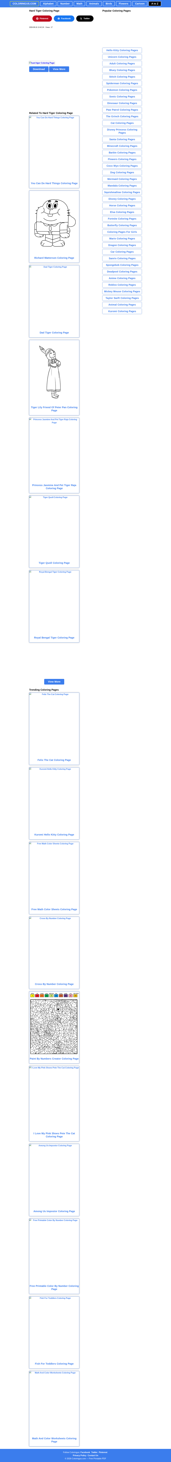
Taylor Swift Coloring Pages (122, 298)
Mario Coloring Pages (122, 238)
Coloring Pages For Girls (122, 232)
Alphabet (48, 3)
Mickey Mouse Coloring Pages (122, 291)
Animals (94, 3)
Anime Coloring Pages (122, 278)
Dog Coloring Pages (122, 172)
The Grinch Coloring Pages (122, 116)
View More (59, 69)
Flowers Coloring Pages (122, 159)
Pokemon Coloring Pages (122, 90)
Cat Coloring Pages (122, 123)
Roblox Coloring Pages (122, 284)
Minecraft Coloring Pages (122, 146)
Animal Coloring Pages (122, 304)
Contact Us (93, 1455)
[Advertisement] (48, 45)
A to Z (154, 3)
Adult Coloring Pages (122, 63)
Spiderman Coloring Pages (122, 83)
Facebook (66, 18)
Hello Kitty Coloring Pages (122, 50)
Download (39, 69)
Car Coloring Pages (122, 251)
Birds (109, 3)
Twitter (86, 18)
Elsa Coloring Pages (122, 212)
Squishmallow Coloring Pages (122, 192)
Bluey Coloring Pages (122, 70)
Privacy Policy (79, 1455)
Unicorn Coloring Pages (122, 57)
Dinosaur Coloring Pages (122, 103)
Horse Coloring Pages (122, 205)
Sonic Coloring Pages (122, 96)
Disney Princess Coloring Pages (122, 131)
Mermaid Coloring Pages (122, 179)
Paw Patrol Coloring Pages (122, 109)
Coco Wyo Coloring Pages (122, 165)
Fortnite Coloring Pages (122, 218)
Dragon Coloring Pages (122, 245)
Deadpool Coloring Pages (122, 271)
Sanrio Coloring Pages (122, 258)
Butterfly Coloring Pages (122, 225)
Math (79, 3)
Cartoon (140, 3)
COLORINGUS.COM (24, 3)
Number (65, 3)
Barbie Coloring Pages (122, 152)
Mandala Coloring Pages (122, 185)
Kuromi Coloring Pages (122, 311)
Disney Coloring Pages (122, 198)
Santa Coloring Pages (122, 139)
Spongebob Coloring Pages (122, 265)
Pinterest (44, 18)
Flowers (123, 3)
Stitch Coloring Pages (122, 76)
